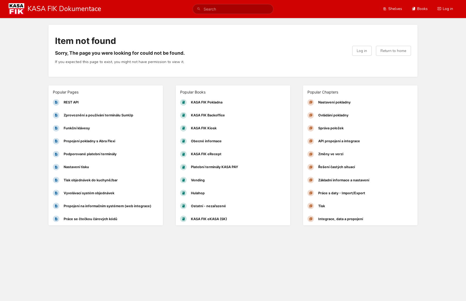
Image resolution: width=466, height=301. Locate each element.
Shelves (395, 8)
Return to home (393, 50)
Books (422, 8)
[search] (233, 9)
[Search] (199, 9)
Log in (448, 8)
